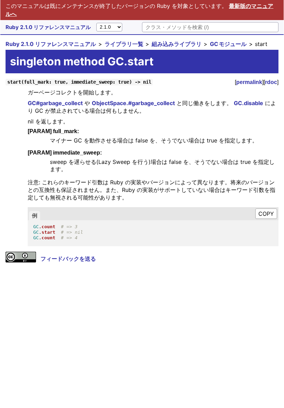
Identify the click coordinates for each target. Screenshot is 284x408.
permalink (249, 82)
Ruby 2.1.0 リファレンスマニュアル (48, 27)
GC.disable (248, 103)
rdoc (271, 82)
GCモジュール (228, 43)
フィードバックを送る (68, 258)
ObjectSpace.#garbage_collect (133, 103)
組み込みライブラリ (177, 43)
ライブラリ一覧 (124, 43)
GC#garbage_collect (55, 103)
